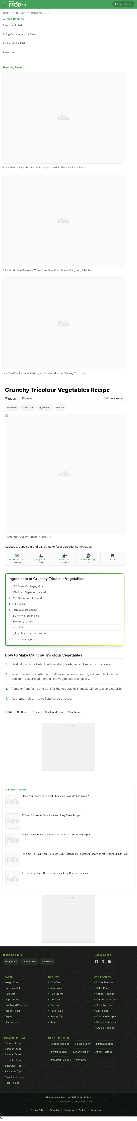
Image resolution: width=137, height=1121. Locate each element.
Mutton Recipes (104, 1043)
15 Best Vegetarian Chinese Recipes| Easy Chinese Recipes (55, 873)
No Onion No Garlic (28, 712)
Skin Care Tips (13, 1065)
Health (8, 977)
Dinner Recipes (104, 982)
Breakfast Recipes (60, 1059)
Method (60, 407)
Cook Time (28, 407)
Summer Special (14, 1038)
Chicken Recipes (59, 1043)
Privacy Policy (38, 1110)
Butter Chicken (81, 1051)
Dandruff (55, 1005)
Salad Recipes (104, 988)
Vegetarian (74, 712)
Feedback (69, 1110)
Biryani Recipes (58, 1051)
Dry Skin (55, 999)
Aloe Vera (56, 982)
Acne (53, 1022)
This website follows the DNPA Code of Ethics (68, 1097)
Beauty (53, 977)
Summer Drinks (13, 1054)
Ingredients (45, 407)
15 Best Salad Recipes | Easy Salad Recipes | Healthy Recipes (56, 834)
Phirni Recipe (12, 1082)
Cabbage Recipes (106, 1016)
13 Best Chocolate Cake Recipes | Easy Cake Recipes (52, 815)
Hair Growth (57, 993)
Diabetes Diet (12, 988)
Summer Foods (13, 1048)
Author (82, 1110)
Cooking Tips (29, 961)
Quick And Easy (54, 712)
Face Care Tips (13, 1071)
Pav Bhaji (81, 1059)
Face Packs (57, 1010)
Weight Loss (11, 961)
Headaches (11, 1022)
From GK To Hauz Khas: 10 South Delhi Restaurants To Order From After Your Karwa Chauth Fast (74, 853)
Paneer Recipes (105, 993)
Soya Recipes (104, 1005)
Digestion (10, 1016)
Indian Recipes (58, 1038)
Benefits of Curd (14, 1060)
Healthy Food (12, 1010)
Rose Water (57, 988)
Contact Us (96, 1110)
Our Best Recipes (16, 789)
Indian (15, 13)
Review (28, 398)
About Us (54, 1110)
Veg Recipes (102, 977)
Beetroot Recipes (106, 1022)
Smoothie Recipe (14, 1077)
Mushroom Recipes (107, 999)
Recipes (7, 13)
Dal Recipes (103, 1010)
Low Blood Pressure (16, 1005)
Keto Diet (10, 993)
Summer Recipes (14, 1043)
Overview (12, 407)
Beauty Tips (57, 1016)
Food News (47, 961)
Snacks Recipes (105, 1027)
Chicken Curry (83, 1043)
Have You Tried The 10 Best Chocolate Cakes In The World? (55, 796)
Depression (11, 999)
